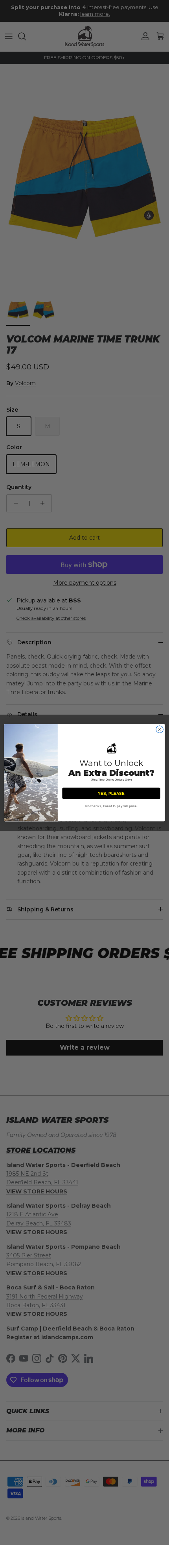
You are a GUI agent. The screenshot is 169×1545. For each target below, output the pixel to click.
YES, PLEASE (111, 793)
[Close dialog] (159, 728)
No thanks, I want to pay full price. (111, 805)
